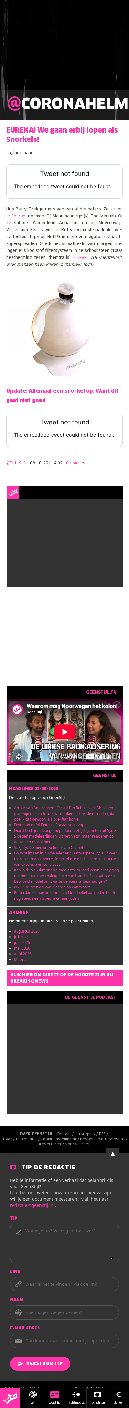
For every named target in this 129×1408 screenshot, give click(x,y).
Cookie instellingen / (60, 1139)
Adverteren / (52, 1144)
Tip (14, 1218)
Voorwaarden (77, 1144)
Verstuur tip (44, 1364)
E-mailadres (25, 1328)
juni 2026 (22, 942)
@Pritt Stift (16, 463)
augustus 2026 (27, 931)
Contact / (66, 1134)
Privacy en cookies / (21, 1139)
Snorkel (19, 216)
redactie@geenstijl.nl (32, 1205)
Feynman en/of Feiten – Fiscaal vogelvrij (48, 824)
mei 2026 (22, 948)
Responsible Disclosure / (104, 1139)
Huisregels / (87, 1134)
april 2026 (23, 954)
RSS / (104, 1134)
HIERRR (80, 258)
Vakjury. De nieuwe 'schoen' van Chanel (48, 847)
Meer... (20, 959)
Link (15, 1272)
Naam (16, 1300)
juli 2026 (21, 937)
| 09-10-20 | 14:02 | (56, 463)
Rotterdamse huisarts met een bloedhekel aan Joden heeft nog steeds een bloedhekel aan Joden (64, 895)
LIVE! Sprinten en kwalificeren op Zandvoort (52, 887)
